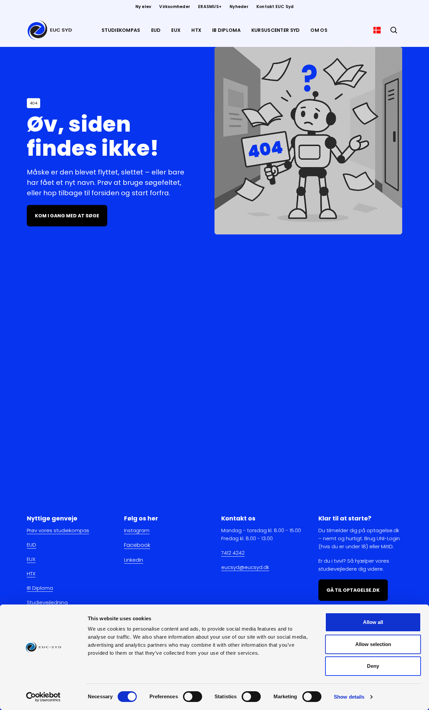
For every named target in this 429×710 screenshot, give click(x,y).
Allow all (373, 622)
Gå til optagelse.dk (353, 590)
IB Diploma (40, 587)
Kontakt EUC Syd (275, 6)
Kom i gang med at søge (67, 215)
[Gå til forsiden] (51, 30)
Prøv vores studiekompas (58, 530)
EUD (31, 544)
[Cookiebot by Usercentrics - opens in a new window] (43, 697)
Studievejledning (47, 602)
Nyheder (239, 6)
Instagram (136, 530)
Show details (349, 697)
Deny (373, 666)
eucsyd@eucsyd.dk (245, 567)
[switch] (192, 696)
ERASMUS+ (210, 6)
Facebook (137, 545)
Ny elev (143, 6)
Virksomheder (174, 6)
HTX (31, 573)
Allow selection (373, 644)
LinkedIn (133, 559)
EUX (31, 559)
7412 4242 (233, 552)
